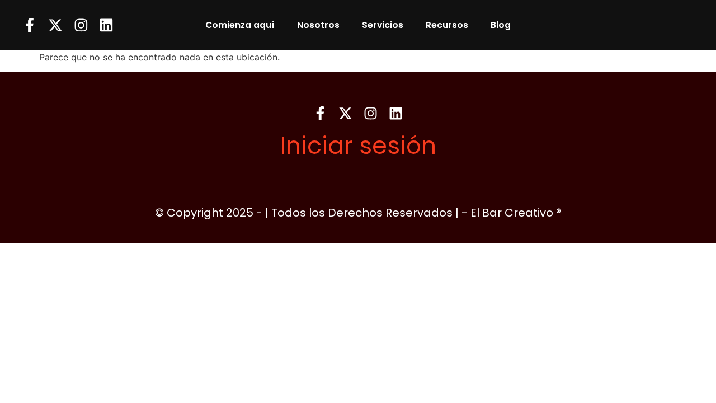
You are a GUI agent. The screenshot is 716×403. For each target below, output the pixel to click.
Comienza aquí (240, 25)
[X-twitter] (55, 25)
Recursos (447, 25)
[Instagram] (81, 25)
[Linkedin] (106, 25)
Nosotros (318, 25)
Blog (501, 25)
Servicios (382, 25)
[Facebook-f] (29, 25)
